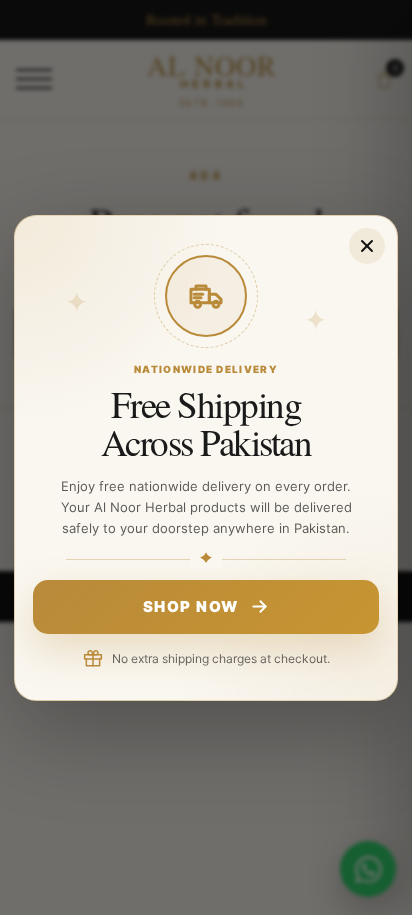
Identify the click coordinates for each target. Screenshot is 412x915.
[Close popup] (367, 245)
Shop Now (191, 606)
